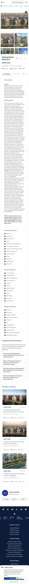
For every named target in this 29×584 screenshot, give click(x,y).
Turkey (16, 5)
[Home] (1, 6)
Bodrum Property (14, 534)
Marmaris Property (14, 532)
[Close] (26, 567)
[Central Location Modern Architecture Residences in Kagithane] (14, 436)
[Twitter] (21, 509)
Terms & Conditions (20, 518)
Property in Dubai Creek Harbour (14, 556)
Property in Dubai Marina (14, 546)
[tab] (6, 73)
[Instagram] (7, 509)
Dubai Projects (14, 564)
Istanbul (21, 5)
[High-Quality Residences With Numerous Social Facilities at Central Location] (14, 404)
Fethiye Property (14, 530)
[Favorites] (17, 58)
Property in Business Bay (14, 541)
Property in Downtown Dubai (14, 544)
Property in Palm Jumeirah (14, 548)
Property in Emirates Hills (14, 552)
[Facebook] (3, 509)
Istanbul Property (14, 528)
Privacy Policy (5, 518)
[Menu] (26, 2)
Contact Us (12, 518)
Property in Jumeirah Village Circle (14, 550)
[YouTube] (12, 509)
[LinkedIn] (14, 513)
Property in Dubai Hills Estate (14, 554)
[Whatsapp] (16, 509)
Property (5, 5)
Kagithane (26, 5)
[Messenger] (25, 509)
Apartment (11, 5)
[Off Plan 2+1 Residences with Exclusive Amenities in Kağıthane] (14, 468)
